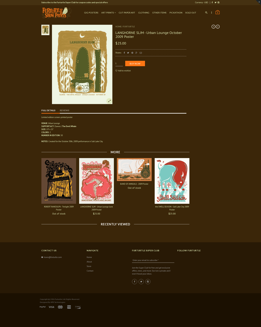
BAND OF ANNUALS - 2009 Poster (134, 184)
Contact (90, 271)
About (89, 261)
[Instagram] (218, 2)
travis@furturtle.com (53, 257)
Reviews (64, 110)
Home (118, 26)
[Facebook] (212, 2)
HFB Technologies (58, 302)
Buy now (135, 63)
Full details (48, 110)
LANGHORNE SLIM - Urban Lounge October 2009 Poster (148, 34)
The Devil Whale (69, 126)
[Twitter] (215, 2)
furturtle (129, 26)
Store (89, 266)
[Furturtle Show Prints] (56, 13)
